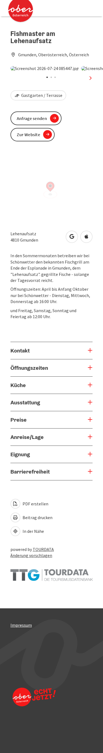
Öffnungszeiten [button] (29, 367)
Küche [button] (18, 385)
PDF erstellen (35, 503)
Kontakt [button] (20, 350)
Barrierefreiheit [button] (30, 471)
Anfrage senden (32, 118)
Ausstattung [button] (25, 402)
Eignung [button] (20, 454)
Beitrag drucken (37, 517)
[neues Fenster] (51, 572)
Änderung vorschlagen (31, 555)
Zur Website (28, 134)
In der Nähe (33, 531)
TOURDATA (43, 549)
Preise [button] (18, 419)
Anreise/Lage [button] (27, 437)
